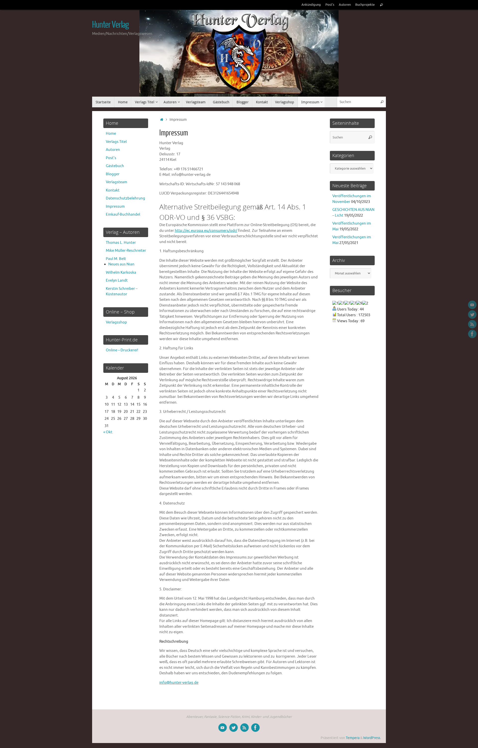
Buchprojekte (365, 5)
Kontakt (113, 190)
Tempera (352, 738)
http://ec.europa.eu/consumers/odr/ (206, 230)
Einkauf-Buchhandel (123, 214)
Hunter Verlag (110, 25)
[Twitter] (472, 314)
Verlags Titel (116, 141)
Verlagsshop (116, 322)
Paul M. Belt (116, 258)
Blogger (113, 174)
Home (111, 133)
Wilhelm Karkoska (121, 272)
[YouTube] (472, 305)
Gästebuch (115, 166)
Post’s (329, 5)
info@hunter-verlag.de (178, 682)
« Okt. (108, 432)
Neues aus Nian (121, 264)
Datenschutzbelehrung (125, 198)
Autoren (345, 5)
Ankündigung (311, 5)
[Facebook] (472, 334)
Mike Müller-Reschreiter (126, 250)
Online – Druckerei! (122, 350)
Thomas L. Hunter (121, 242)
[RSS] (472, 324)
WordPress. (372, 738)
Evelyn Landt (117, 280)
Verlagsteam (116, 182)
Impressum (115, 206)
